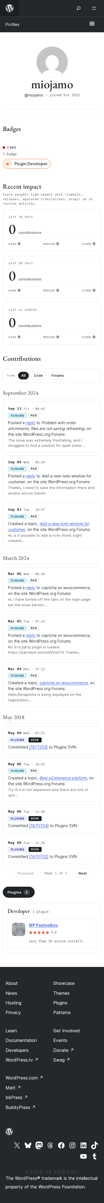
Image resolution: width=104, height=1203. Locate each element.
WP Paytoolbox (43, 925)
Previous (25, 873)
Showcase (64, 983)
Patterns (62, 1012)
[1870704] (39, 825)
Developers (17, 1050)
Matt (13, 1087)
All (23, 375)
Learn (11, 1030)
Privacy (13, 1012)
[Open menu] (95, 8)
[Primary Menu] (92, 24)
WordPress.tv (22, 1060)
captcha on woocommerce (63, 682)
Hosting (13, 1003)
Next (82, 873)
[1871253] (38, 747)
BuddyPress (21, 1107)
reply (30, 422)
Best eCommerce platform (63, 778)
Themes (61, 993)
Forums (57, 375)
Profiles (12, 24)
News (11, 993)
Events (60, 1040)
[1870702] (39, 856)
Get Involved (66, 1030)
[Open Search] (78, 8)
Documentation (21, 1040)
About (12, 983)
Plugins (17, 892)
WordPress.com (24, 1078)
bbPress (17, 1097)
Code (38, 375)
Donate (63, 1050)
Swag (61, 1060)
